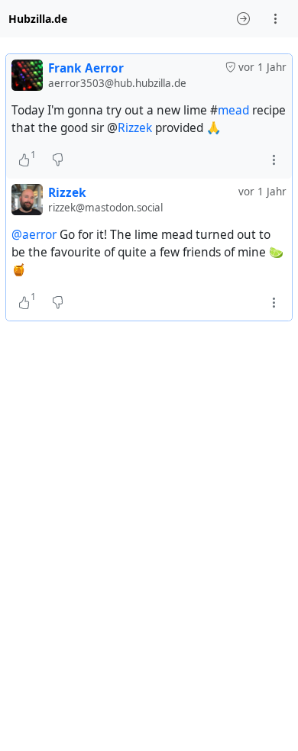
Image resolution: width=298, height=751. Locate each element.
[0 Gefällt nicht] (57, 160)
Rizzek (135, 128)
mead (233, 110)
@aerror (34, 235)
